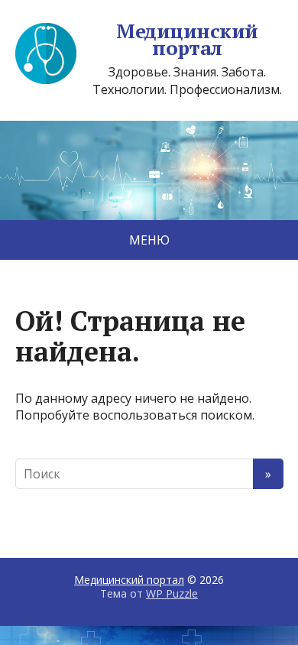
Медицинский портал (187, 39)
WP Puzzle (172, 593)
